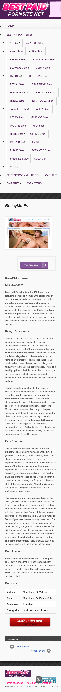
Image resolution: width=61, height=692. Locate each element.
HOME (10, 26)
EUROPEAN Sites (37, 76)
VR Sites (14, 167)
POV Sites (36, 142)
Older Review (22, 646)
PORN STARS (34, 183)
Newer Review (38, 650)
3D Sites (14, 43)
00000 (34, 265)
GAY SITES (51, 175)
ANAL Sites (16, 51)
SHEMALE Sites (18, 158)
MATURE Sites (18, 125)
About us (31, 682)
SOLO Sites (40, 158)
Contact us (45, 682)
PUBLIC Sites (17, 150)
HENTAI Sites (17, 100)
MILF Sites (38, 125)
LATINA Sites (42, 109)
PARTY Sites (17, 142)
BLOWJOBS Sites (19, 67)
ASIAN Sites (35, 51)
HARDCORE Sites (45, 92)
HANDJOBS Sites (19, 92)
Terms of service (14, 682)
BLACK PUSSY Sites (44, 59)
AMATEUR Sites (34, 43)
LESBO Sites (17, 117)
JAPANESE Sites (19, 109)
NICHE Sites (16, 133)
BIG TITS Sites (18, 59)
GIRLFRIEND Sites (42, 84)
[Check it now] (30, 625)
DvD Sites (15, 76)
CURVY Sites (43, 67)
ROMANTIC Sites (41, 150)
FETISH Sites (17, 84)
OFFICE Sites (37, 133)
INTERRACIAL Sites (42, 100)
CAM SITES (13, 183)
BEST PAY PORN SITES (20, 34)
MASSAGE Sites (39, 117)
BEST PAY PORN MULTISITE (22, 175)
